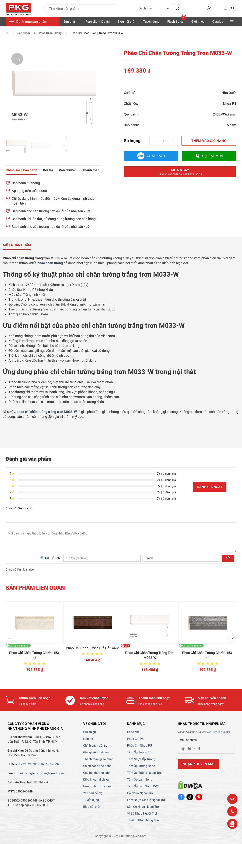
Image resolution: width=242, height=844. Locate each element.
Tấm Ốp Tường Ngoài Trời (144, 773)
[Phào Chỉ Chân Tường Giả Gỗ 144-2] (92, 622)
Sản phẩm (70, 21)
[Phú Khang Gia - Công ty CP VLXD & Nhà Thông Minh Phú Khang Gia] (18, 9)
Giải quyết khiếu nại (96, 752)
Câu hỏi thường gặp (96, 773)
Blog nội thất (126, 21)
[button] (9, 637)
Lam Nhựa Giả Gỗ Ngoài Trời (146, 800)
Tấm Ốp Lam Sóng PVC (143, 786)
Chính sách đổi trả (95, 745)
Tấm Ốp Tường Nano (141, 766)
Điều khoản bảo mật (218, 731)
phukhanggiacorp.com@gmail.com (40, 773)
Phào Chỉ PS (135, 739)
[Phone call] (232, 811)
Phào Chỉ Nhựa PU (139, 745)
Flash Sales (175, 21)
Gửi (228, 558)
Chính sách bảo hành (97, 766)
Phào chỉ (133, 732)
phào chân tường (50, 263)
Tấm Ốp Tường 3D (139, 752)
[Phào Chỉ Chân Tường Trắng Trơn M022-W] (149, 622)
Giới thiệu (198, 21)
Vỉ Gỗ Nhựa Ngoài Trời (142, 813)
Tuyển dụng (151, 21)
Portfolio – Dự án (97, 21)
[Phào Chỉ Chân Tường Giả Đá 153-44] (207, 622)
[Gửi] (177, 8)
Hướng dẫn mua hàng (97, 786)
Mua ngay (180, 171)
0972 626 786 (28, 764)
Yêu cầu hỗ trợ (92, 793)
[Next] (95, 89)
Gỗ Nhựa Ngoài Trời (140, 793)
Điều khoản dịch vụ (96, 779)
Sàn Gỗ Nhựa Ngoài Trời (143, 807)
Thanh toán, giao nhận (98, 759)
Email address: (187, 740)
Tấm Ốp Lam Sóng (139, 779)
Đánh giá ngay (209, 487)
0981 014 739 (50, 764)
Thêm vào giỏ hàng (208, 141)
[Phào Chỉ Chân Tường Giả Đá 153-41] (34, 622)
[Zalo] (232, 799)
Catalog (217, 21)
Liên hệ (88, 739)
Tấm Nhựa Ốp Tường (141, 759)
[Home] (7, 33)
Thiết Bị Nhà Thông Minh (144, 820)
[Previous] (12, 89)
